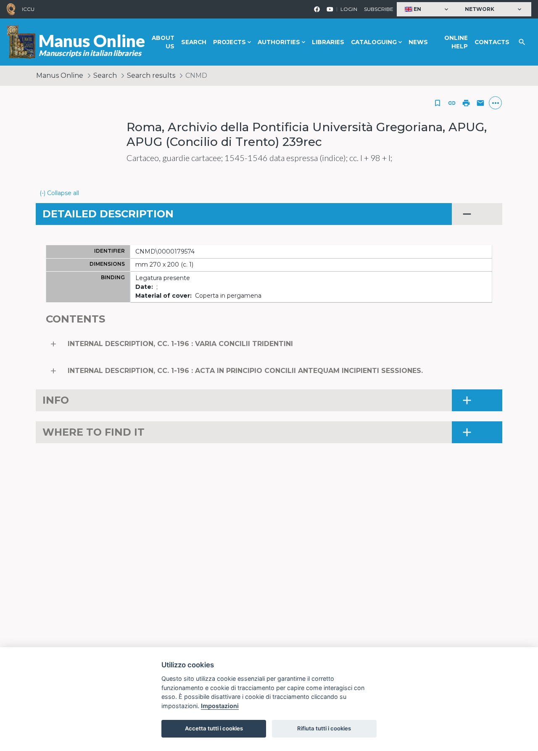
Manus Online (59, 75)
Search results (151, 75)
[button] (427, 9)
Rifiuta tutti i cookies (324, 728)
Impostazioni (220, 705)
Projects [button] (229, 42)
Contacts (492, 42)
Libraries (328, 42)
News (418, 42)
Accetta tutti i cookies (214, 728)
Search (193, 42)
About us (163, 42)
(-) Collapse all (59, 193)
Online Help (456, 42)
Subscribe (378, 9)
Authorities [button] (279, 42)
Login (348, 9)
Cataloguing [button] (374, 42)
